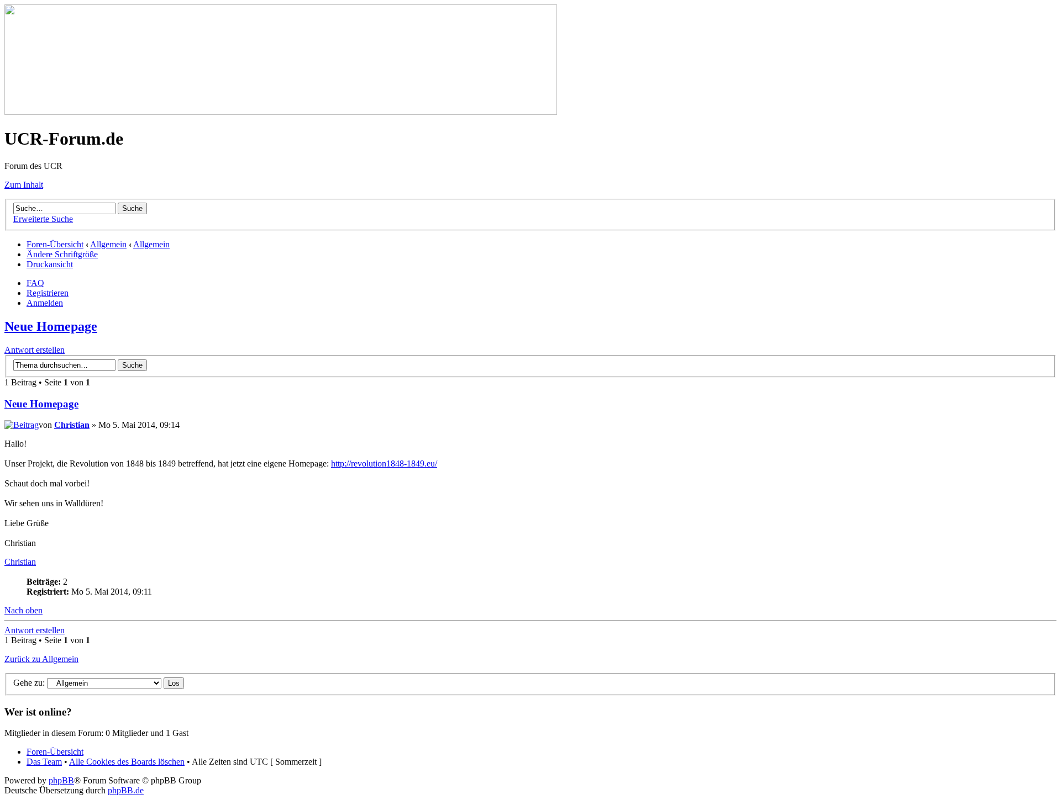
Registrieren (48, 293)
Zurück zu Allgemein (41, 659)
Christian (72, 425)
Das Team (44, 761)
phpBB (61, 780)
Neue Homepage (50, 326)
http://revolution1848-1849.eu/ (384, 463)
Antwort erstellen (34, 349)
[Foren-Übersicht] (280, 111)
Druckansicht (50, 264)
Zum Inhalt (23, 184)
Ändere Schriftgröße (62, 254)
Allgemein (108, 244)
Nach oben (23, 610)
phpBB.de (126, 790)
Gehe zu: (29, 682)
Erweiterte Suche (43, 219)
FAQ (35, 283)
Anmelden (45, 303)
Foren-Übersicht (55, 244)
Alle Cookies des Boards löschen (127, 761)
